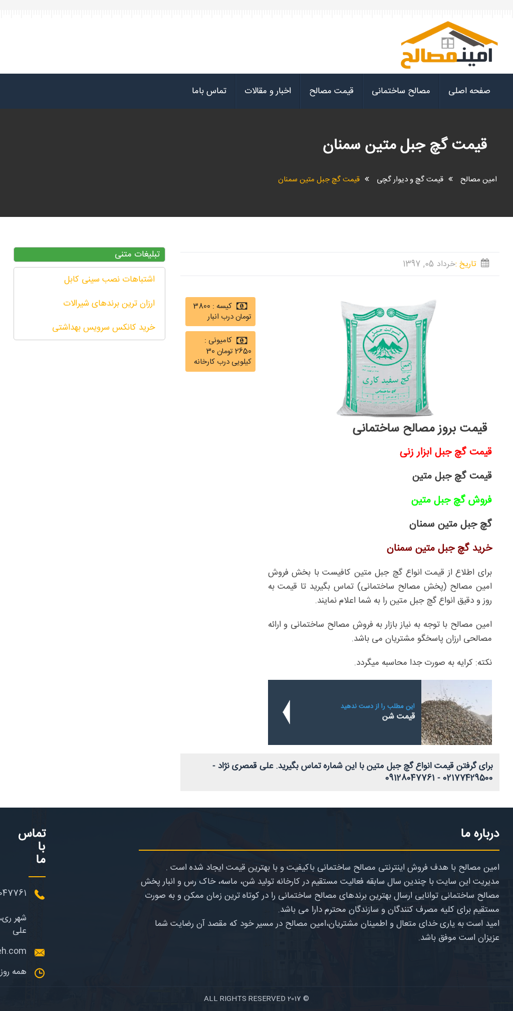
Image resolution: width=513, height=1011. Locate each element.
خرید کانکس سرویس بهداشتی (103, 328)
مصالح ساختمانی (401, 91)
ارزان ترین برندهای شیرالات (109, 304)
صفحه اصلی (469, 91)
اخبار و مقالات (267, 91)
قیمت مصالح (331, 91)
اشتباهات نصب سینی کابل (109, 280)
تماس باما (209, 91)
